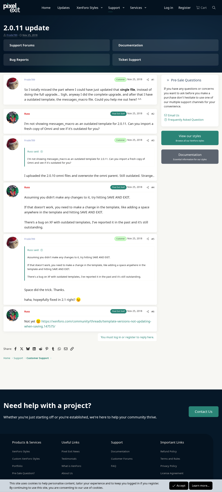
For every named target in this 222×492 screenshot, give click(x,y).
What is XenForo (71, 466)
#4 (152, 187)
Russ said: (33, 151)
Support (114, 8)
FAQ (113, 466)
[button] (102, 8)
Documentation (190, 157)
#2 (152, 113)
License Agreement (171, 473)
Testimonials (69, 458)
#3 (152, 140)
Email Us (173, 115)
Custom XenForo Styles (26, 458)
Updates (63, 8)
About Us (67, 473)
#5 (152, 239)
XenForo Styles (87, 8)
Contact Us (203, 411)
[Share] (147, 79)
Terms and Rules (170, 458)
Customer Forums (122, 458)
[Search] (214, 8)
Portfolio (17, 466)
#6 (152, 311)
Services (136, 8)
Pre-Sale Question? (23, 473)
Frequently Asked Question (185, 120)
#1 (152, 79)
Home (46, 8)
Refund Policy (168, 451)
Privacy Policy (168, 466)
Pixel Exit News (71, 451)
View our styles (190, 138)
